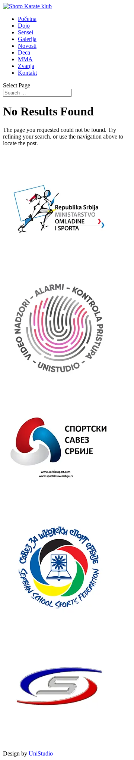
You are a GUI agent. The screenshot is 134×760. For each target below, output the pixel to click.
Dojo (24, 25)
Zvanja (26, 66)
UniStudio (41, 753)
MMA (25, 59)
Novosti (27, 46)
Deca (24, 52)
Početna (27, 19)
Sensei (25, 32)
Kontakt (27, 72)
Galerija (27, 39)
